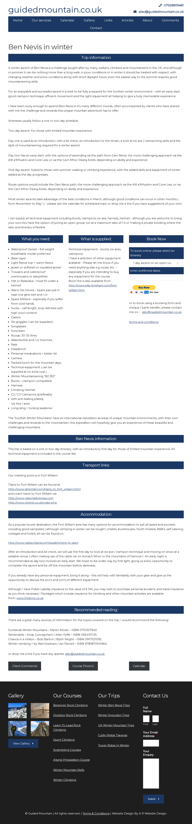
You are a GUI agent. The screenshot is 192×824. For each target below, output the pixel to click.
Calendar (67, 20)
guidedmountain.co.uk (55, 10)
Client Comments (24, 666)
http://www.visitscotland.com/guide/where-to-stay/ (43, 543)
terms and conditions (143, 322)
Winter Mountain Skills (68, 770)
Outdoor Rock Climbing (70, 715)
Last (155, 724)
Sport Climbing (64, 739)
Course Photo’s (83, 666)
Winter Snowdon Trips (113, 715)
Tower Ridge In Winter (113, 745)
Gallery (89, 20)
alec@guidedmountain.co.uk (162, 312)
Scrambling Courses (67, 750)
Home (17, 20)
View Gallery (21, 743)
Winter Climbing (64, 780)
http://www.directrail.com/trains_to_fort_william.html (44, 489)
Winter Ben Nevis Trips (114, 705)
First (145, 724)
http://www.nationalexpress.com (30, 498)
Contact (96, 28)
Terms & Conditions (96, 813)
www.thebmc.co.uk (30, 598)
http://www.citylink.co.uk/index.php (32, 502)
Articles (127, 20)
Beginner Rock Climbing (70, 705)
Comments (170, 20)
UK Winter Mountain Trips (116, 725)
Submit (151, 799)
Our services (41, 20)
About (147, 20)
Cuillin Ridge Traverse (112, 735)
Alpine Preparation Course (71, 760)
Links (108, 20)
